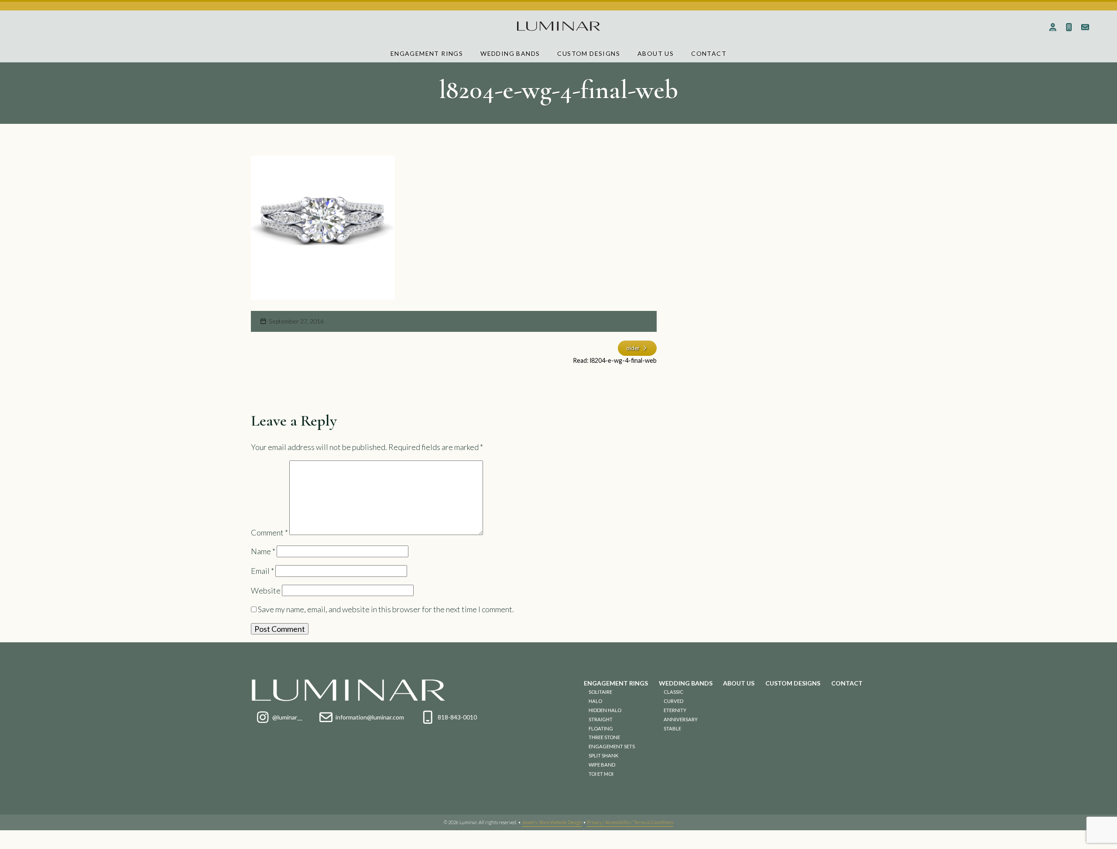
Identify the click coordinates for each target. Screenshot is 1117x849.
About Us (655, 53)
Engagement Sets (612, 746)
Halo (595, 701)
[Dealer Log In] (1053, 27)
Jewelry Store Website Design (552, 822)
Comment (269, 532)
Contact (708, 53)
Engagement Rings (427, 53)
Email (262, 571)
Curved (673, 701)
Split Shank (603, 755)
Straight (601, 719)
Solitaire (600, 692)
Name (263, 551)
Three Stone (604, 737)
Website (266, 590)
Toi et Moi (601, 774)
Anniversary (681, 719)
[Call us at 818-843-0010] (1069, 27)
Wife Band (602, 764)
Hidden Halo (605, 710)
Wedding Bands (510, 53)
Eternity (675, 710)
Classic (673, 692)
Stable (672, 728)
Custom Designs (588, 53)
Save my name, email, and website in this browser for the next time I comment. (386, 609)
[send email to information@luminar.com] (1085, 27)
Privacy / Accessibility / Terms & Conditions (630, 822)
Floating (601, 728)
